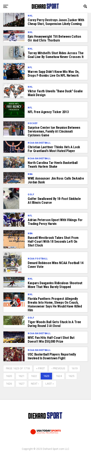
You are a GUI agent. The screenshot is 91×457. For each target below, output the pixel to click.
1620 (9, 376)
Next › (35, 383)
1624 (59, 376)
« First (40, 368)
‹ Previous (58, 368)
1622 (34, 376)
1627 (21, 383)
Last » (50, 383)
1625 (71, 376)
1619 (74, 368)
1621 (21, 376)
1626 (9, 383)
